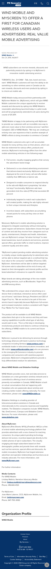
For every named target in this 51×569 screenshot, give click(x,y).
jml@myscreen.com (15, 497)
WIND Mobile (7, 520)
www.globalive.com (10, 417)
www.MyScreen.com (10, 460)
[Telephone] (42, 3)
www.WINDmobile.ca (31, 393)
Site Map (42, 556)
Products (25, 537)
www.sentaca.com (35, 343)
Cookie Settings (16, 559)
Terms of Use (9, 556)
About (25, 539)
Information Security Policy (26, 556)
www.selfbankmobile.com (22, 349)
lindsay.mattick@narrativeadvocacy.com (24, 482)
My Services (24, 542)
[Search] (48, 3)
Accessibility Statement (33, 559)
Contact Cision (25, 534)
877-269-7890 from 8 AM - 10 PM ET (25, 548)
